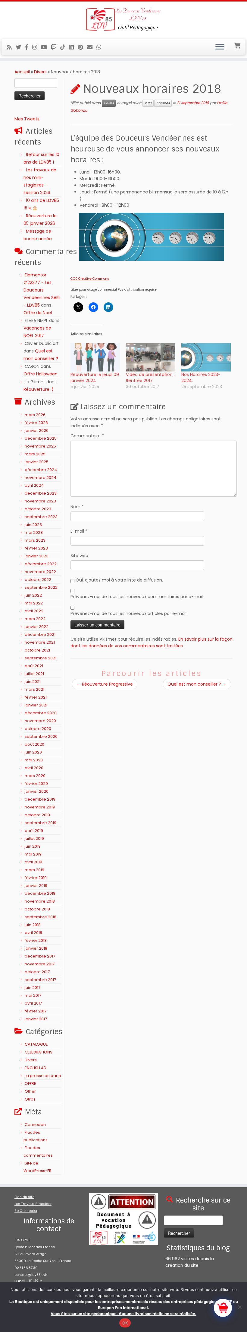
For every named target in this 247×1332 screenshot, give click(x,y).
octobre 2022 (38, 579)
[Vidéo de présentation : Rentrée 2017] (150, 357)
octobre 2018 (37, 909)
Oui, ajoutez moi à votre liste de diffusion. (118, 580)
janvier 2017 (36, 1019)
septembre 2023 (41, 517)
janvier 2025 (36, 462)
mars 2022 (35, 619)
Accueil (22, 72)
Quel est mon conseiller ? (197, 684)
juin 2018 (33, 925)
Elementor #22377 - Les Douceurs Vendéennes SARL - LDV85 (42, 290)
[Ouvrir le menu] (219, 47)
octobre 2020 (38, 728)
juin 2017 (32, 987)
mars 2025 (35, 454)
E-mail (78, 531)
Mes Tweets (26, 119)
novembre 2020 (40, 721)
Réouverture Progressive (105, 684)
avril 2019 (33, 862)
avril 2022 (34, 611)
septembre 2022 (41, 587)
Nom (77, 507)
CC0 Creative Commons (89, 278)
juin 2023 (33, 524)
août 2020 (34, 744)
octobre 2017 (37, 972)
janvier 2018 (36, 948)
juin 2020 (33, 752)
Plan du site (24, 1196)
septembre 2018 (40, 917)
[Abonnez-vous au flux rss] (11, 47)
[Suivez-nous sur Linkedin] (73, 47)
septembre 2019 (40, 823)
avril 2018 (33, 932)
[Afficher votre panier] (238, 45)
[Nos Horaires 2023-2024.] (206, 357)
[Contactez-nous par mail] (91, 47)
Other (30, 1091)
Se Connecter (25, 1210)
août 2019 (34, 830)
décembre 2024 (41, 470)
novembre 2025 (40, 446)
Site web (79, 556)
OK (125, 1323)
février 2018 (36, 940)
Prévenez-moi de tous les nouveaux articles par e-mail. (128, 613)
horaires (163, 103)
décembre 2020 (41, 713)
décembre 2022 (41, 564)
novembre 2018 (40, 901)
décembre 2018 (40, 893)
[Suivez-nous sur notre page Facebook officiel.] (28, 47)
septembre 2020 (41, 736)
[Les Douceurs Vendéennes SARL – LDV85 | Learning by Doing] (123, 20)
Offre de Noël (37, 313)
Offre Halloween (40, 374)
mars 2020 (35, 776)
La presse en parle (43, 1076)
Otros (30, 1099)
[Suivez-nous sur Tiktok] (64, 47)
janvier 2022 (36, 626)
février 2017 (35, 1011)
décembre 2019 (40, 799)
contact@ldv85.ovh (30, 1274)
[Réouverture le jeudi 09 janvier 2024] (95, 357)
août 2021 (34, 666)
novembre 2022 (40, 572)
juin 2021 (33, 681)
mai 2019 (33, 854)
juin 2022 (33, 595)
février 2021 (36, 697)
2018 (148, 103)
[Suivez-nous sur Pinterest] (82, 47)
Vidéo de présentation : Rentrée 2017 (150, 377)
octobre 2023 (38, 509)
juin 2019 (33, 846)
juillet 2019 (34, 838)
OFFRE (30, 1083)
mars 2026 (35, 415)
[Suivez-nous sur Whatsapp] (100, 47)
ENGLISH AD (35, 1068)
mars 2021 (34, 689)
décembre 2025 (41, 438)
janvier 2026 (36, 430)
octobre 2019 (37, 815)
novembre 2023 (40, 501)
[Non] (239, 1307)
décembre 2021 (40, 634)
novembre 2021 (40, 642)
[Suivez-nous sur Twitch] (55, 47)
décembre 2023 (41, 493)
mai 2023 (34, 532)
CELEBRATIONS (38, 1052)
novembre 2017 (40, 964)
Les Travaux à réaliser (33, 1203)
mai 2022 (34, 603)
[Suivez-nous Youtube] (46, 47)
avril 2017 (33, 1003)
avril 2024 (34, 485)
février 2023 (36, 548)
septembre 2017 (40, 980)
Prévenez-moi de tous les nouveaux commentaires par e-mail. (137, 597)
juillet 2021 (34, 674)
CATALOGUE (36, 1044)
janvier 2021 (36, 705)
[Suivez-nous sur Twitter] (20, 47)
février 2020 (36, 783)
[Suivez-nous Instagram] (36, 47)
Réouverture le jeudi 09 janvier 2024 (94, 377)
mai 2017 (33, 995)
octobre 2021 (37, 650)
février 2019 (36, 878)
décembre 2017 (40, 956)
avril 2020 (34, 768)
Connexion (35, 1124)
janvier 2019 (36, 885)
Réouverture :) (38, 389)
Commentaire (87, 436)
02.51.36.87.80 (26, 1267)
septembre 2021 (40, 658)
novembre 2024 (40, 477)
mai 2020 (34, 760)
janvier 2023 (36, 556)
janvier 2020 (36, 791)
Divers (40, 72)
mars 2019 (34, 870)
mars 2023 (35, 540)
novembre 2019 (40, 807)
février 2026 (36, 422)
